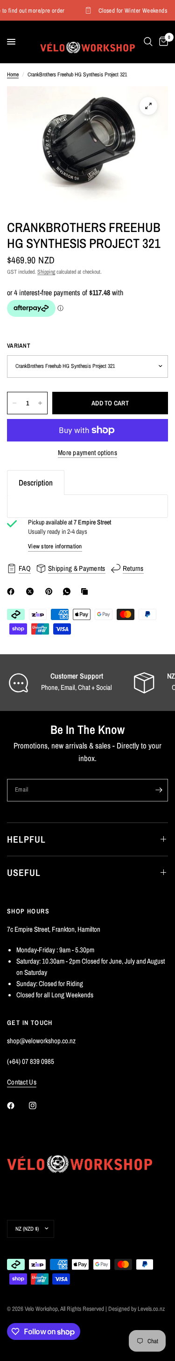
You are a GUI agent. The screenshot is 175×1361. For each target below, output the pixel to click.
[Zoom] (148, 106)
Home (13, 74)
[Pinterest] (50, 591)
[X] (31, 591)
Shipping (46, 272)
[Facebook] (12, 591)
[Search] (148, 42)
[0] (162, 42)
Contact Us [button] (21, 1082)
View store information (55, 546)
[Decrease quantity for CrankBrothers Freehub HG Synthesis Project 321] (14, 403)
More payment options (87, 452)
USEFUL (24, 872)
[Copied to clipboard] (86, 591)
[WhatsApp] (68, 591)
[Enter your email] (158, 790)
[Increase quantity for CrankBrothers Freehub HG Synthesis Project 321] (40, 403)
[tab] (35, 482)
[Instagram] (39, 1105)
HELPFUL (26, 839)
